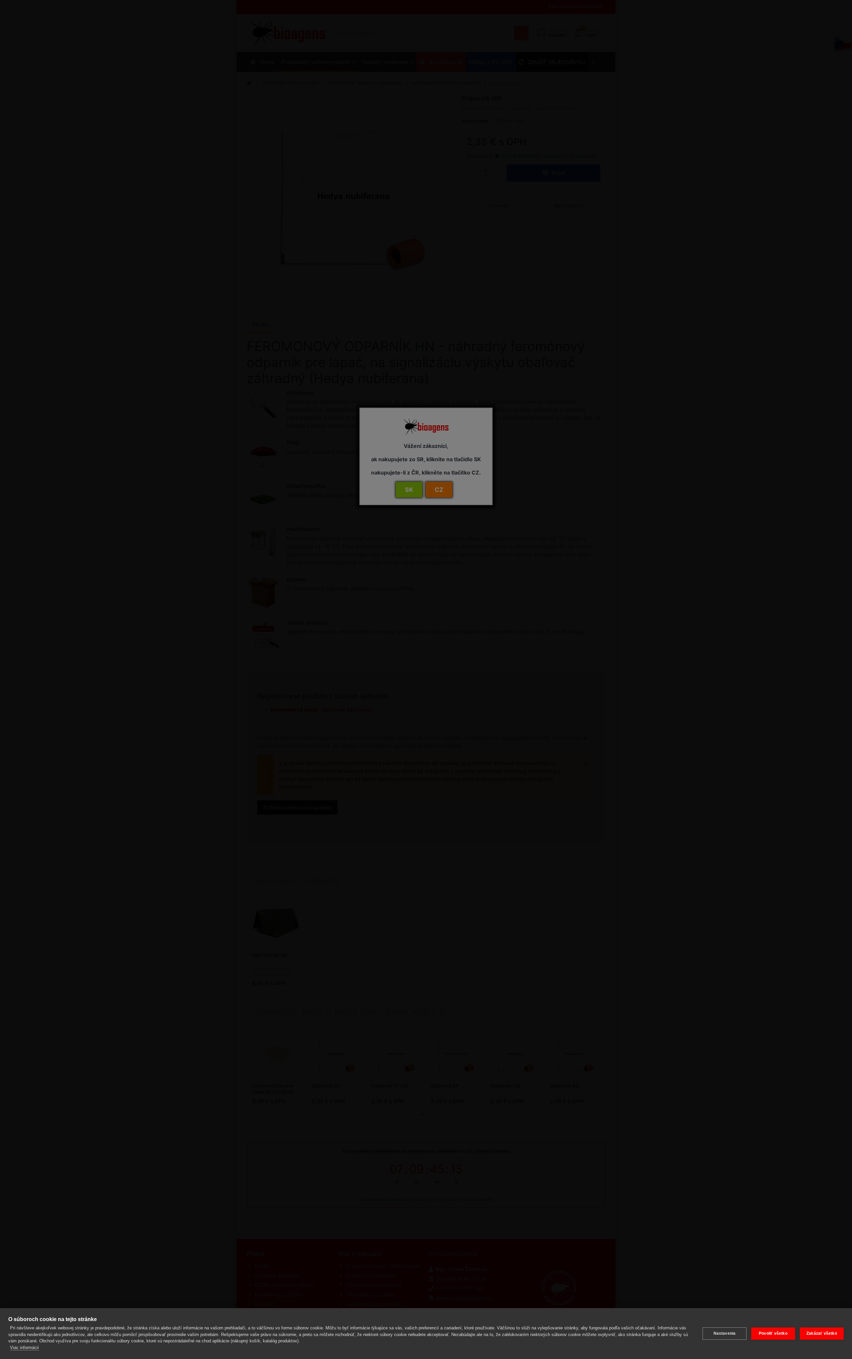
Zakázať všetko (821, 1333)
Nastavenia (725, 1333)
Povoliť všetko (773, 1333)
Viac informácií (24, 1347)
